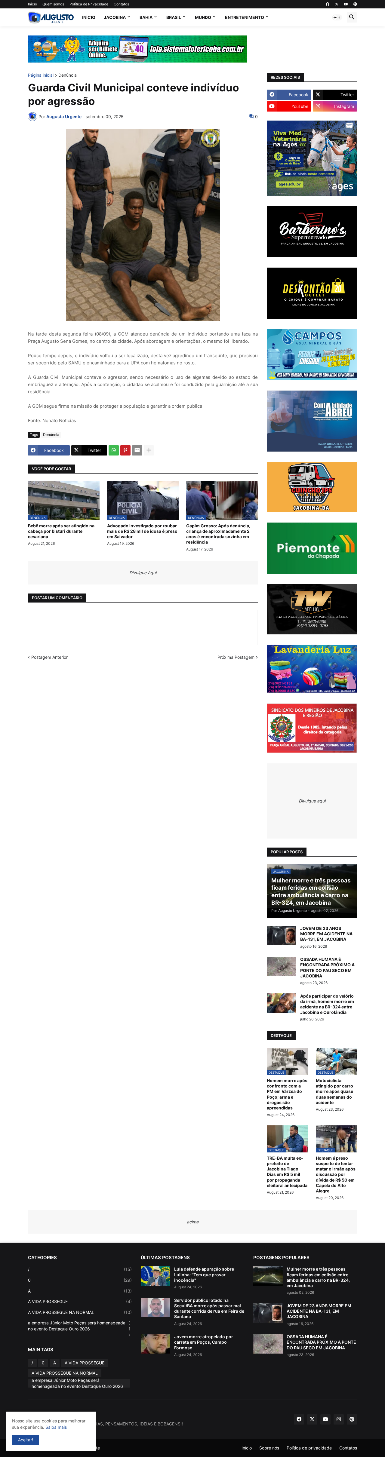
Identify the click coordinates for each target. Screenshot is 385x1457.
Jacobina (115, 17)
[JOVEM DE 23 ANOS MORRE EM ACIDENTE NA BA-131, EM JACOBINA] (281, 935)
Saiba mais (56, 1427)
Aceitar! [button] (25, 1439)
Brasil (173, 17)
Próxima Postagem (235, 657)
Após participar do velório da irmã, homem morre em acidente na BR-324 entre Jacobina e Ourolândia (327, 1004)
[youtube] (346, 4)
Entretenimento (244, 17)
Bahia (146, 17)
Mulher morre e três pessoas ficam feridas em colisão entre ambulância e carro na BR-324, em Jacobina (318, 1277)
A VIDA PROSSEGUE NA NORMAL (80, 1312)
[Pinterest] (125, 450)
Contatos (121, 4)
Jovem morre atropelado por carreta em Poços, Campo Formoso (203, 1342)
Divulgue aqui (312, 800)
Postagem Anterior (49, 657)
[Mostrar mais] (149, 450)
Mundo (203, 17)
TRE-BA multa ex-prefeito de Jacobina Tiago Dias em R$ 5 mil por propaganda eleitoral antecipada (287, 1171)
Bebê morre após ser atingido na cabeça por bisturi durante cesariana (61, 531)
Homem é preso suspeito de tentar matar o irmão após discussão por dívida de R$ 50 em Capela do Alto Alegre (336, 1174)
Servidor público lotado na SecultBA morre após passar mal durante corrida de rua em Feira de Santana (209, 1308)
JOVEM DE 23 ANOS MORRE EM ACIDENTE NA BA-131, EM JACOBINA (326, 934)
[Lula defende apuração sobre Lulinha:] (155, 1276)
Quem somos (53, 4)
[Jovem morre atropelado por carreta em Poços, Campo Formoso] (155, 1344)
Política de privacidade (309, 1447)
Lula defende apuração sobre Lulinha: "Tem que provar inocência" (204, 1274)
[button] (337, 17)
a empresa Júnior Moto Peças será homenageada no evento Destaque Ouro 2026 (79, 1328)
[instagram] (339, 1419)
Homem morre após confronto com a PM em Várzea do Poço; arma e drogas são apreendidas (287, 1094)
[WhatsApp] (114, 450)
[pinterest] (355, 4)
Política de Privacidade (88, 4)
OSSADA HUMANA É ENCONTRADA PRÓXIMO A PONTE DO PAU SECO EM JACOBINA (327, 967)
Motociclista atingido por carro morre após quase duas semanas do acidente (334, 1091)
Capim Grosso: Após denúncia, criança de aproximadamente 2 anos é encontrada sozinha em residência (218, 534)
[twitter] (336, 4)
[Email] (137, 450)
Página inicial (41, 75)
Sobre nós (269, 1447)
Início (32, 4)
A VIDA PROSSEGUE (80, 1301)
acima (193, 1221)
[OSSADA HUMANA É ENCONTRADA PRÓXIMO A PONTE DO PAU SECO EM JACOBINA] (281, 966)
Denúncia (67, 75)
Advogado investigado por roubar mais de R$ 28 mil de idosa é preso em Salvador (142, 531)
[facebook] (327, 4)
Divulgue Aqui (142, 572)
